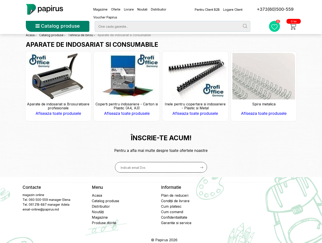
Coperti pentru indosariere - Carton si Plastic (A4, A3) (127, 106)
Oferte (115, 9)
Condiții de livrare (175, 201)
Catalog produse (60, 26)
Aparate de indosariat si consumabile (124, 35)
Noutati (142, 9)
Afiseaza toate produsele (58, 113)
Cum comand (172, 212)
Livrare (129, 9)
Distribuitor (158, 9)
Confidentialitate (174, 217)
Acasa (30, 35)
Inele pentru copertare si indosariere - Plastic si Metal (195, 106)
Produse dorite (104, 223)
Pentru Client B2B (207, 9)
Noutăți (98, 212)
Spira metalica (264, 104)
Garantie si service (176, 223)
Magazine (100, 9)
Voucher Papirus (105, 17)
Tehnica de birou (81, 35)
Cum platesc (171, 206)
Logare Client (232, 9)
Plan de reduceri (174, 195)
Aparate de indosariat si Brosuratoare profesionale (58, 106)
